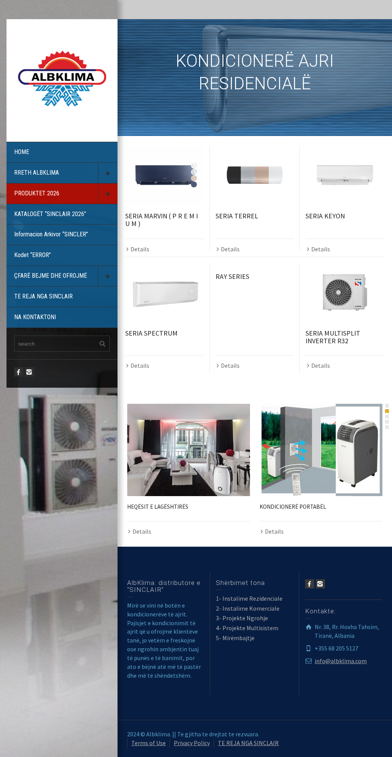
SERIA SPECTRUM (151, 333)
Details (140, 249)
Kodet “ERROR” (32, 255)
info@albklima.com (341, 661)
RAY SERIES (232, 276)
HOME (21, 152)
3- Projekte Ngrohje (242, 618)
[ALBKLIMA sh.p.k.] (62, 78)
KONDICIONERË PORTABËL (293, 506)
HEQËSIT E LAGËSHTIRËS (157, 506)
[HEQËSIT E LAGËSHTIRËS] (188, 450)
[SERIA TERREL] (255, 175)
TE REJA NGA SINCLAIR (43, 296)
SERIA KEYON (325, 215)
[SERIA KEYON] (344, 175)
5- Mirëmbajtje (235, 638)
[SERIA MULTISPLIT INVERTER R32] (344, 292)
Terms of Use (148, 743)
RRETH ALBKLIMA (36, 172)
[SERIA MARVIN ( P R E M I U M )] (164, 175)
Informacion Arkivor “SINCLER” (51, 234)
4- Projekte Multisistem (247, 628)
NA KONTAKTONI (35, 317)
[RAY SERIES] (255, 264)
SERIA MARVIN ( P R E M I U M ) (161, 219)
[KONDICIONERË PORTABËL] (321, 450)
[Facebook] (18, 372)
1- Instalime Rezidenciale (249, 598)
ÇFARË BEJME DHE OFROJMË (50, 275)
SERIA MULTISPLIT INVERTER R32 (332, 337)
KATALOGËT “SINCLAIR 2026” (50, 214)
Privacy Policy (192, 743)
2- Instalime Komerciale (247, 608)
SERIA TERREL (237, 215)
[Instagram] (29, 372)
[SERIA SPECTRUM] (164, 292)
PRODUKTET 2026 (36, 193)
